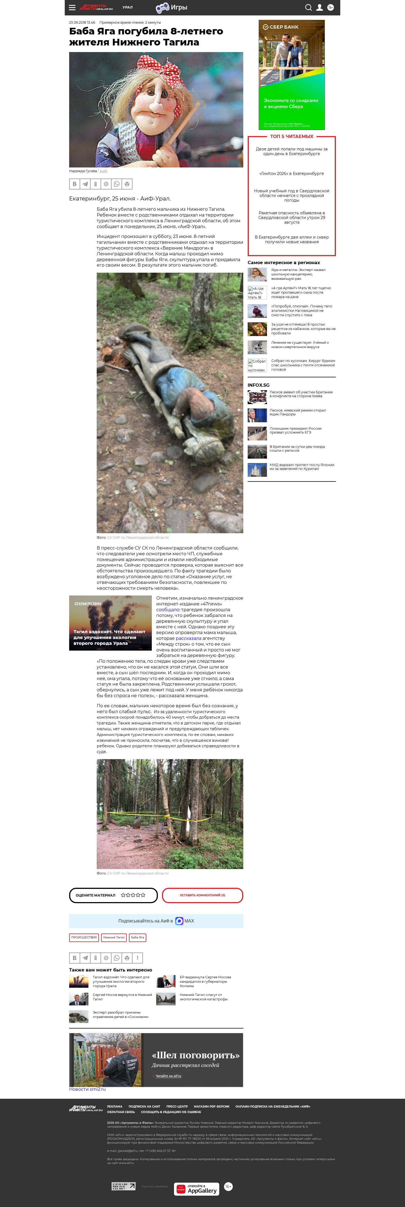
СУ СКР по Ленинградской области (138, 537)
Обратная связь (121, 1112)
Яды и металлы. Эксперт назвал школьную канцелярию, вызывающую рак (298, 274)
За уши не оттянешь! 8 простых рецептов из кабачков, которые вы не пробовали (303, 328)
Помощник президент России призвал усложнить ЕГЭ (296, 430)
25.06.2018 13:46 (82, 22)
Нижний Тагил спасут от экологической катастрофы (204, 997)
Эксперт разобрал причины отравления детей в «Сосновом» (120, 1014)
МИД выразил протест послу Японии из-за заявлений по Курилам (302, 467)
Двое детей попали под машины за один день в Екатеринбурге (292, 151)
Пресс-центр (177, 1106)
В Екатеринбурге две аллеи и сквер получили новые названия (292, 239)
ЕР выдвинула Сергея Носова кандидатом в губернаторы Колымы (205, 981)
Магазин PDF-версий (211, 1106)
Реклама (114, 1106)
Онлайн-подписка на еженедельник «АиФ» (273, 1106)
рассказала (188, 638)
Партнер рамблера (155, 1186)
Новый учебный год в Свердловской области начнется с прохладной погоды (292, 196)
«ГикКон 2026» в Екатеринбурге (292, 173)
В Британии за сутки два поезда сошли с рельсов (297, 449)
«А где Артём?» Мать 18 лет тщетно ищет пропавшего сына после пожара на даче (301, 292)
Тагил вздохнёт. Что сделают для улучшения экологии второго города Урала (121, 981)
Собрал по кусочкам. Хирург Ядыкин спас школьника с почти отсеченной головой (303, 365)
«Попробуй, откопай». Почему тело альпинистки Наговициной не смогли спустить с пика (301, 310)
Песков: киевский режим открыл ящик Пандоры (298, 412)
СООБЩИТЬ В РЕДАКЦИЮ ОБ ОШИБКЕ (171, 1112)
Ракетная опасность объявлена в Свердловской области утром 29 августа (291, 218)
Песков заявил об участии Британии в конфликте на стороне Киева (301, 394)
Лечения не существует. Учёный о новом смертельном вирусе (300, 344)
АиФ (103, 171)
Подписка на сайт (144, 1106)
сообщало (167, 609)
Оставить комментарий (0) (202, 895)
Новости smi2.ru (87, 1089)
